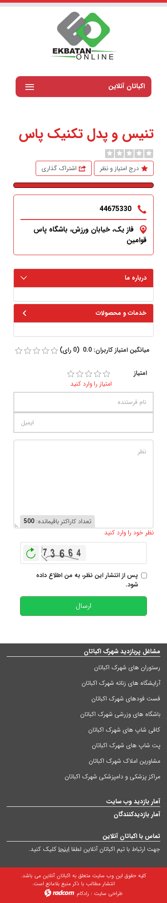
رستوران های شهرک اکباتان (127, 667)
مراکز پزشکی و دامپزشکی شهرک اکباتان (112, 776)
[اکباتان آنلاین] (83, 36)
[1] (71, 374)
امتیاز (140, 373)
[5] (106, 374)
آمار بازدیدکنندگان (137, 814)
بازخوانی (31, 550)
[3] (89, 374)
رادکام (83, 893)
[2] (80, 374)
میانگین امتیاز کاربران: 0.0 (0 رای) (105, 350)
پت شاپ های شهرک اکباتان (126, 745)
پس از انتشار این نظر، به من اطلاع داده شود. (87, 580)
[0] (110, 154)
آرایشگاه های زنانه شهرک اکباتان (120, 683)
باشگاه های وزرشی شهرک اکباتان (120, 714)
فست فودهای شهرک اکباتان (125, 699)
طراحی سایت (108, 893)
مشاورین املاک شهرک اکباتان (124, 761)
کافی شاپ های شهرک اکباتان (124, 730)
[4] (98, 374)
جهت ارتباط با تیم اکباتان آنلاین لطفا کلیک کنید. (94, 849)
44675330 (115, 209)
